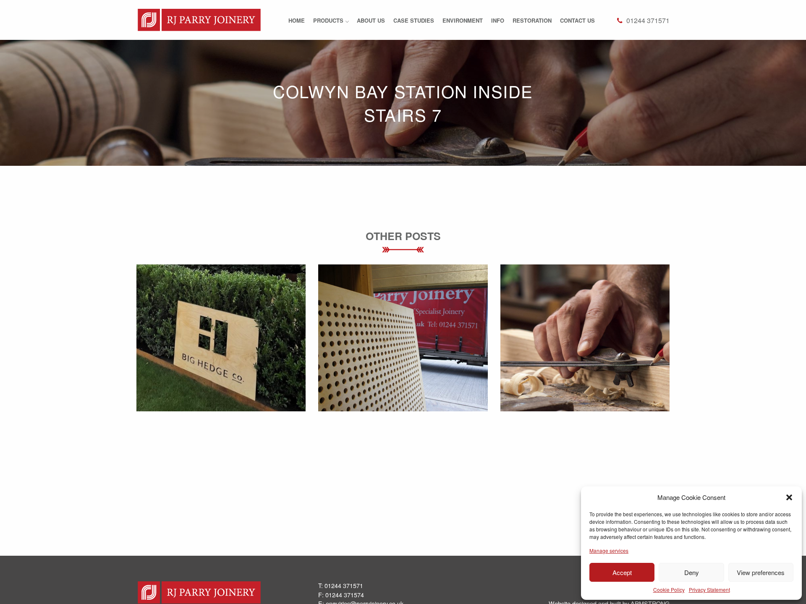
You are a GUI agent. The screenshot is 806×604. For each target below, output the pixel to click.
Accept (622, 572)
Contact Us (577, 20)
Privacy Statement (709, 589)
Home (296, 20)
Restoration (532, 20)
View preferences (761, 572)
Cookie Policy (669, 589)
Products (328, 20)
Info (497, 20)
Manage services (608, 550)
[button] (789, 497)
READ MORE (221, 362)
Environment (462, 20)
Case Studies (413, 20)
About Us (371, 20)
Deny (691, 572)
